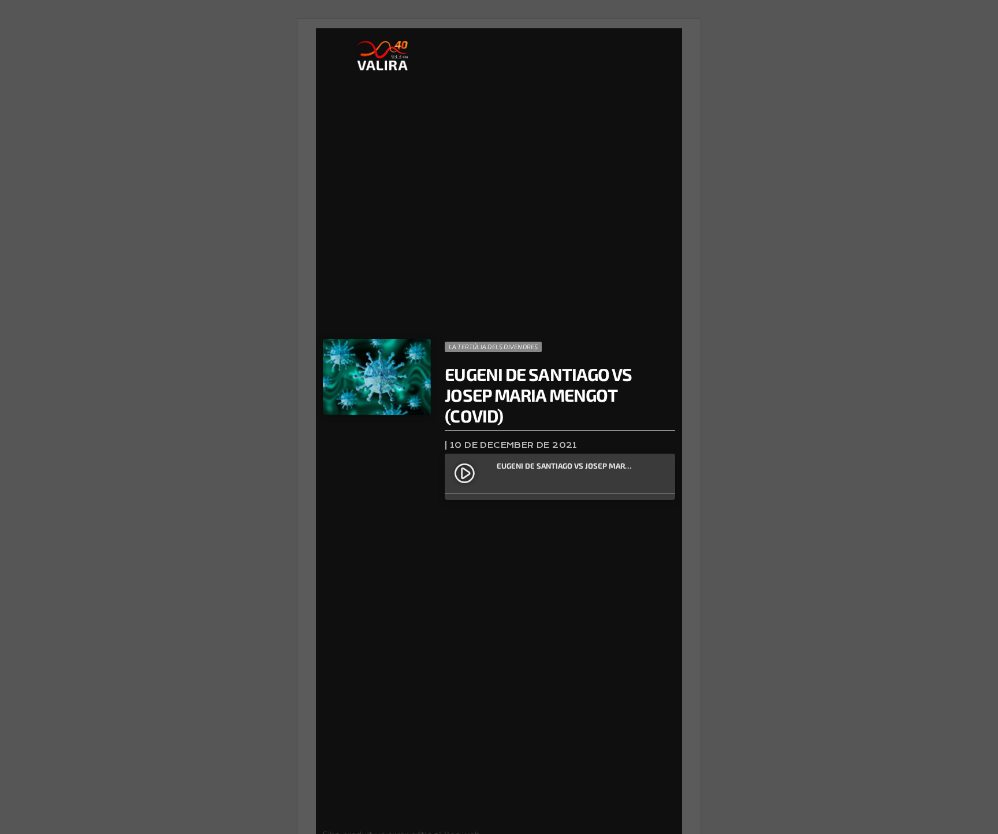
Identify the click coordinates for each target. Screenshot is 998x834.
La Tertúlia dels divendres (493, 346)
